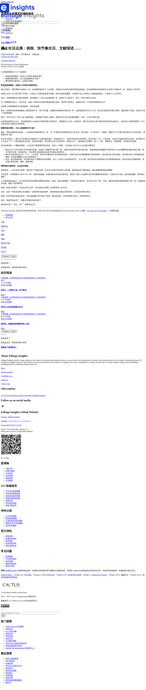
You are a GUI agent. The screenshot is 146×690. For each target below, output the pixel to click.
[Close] (2, 609)
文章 (3, 222)
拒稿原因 (9, 675)
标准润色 (9, 541)
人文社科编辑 (10, 516)
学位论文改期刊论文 (13, 666)
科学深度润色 (10, 543)
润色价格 (9, 478)
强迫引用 (9, 678)
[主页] (22, 18)
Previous (6, 256)
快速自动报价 (10, 538)
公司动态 (9, 473)
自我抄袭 (9, 663)
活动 (3, 230)
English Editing (6, 575)
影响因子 (9, 673)
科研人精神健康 (11, 659)
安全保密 (9, 476)
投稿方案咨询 (10, 505)
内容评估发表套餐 (12, 496)
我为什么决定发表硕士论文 (12, 307)
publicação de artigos (99, 575)
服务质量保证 (10, 563)
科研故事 (9, 215)
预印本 (8, 682)
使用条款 (13, 577)
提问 (3, 32)
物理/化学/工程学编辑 (14, 523)
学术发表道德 (10, 503)
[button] (2, 259)
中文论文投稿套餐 (12, 491)
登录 (3, 43)
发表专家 (9, 501)
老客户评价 (10, 566)
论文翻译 (9, 480)
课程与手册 (5, 243)
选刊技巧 (9, 668)
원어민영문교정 (48, 575)
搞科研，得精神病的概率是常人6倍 (15, 324)
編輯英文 (124, 575)
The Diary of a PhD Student (97, 211)
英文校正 (28, 575)
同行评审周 (10, 661)
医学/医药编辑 (11, 518)
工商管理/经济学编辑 (13, 521)
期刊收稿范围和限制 (13, 680)
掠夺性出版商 (10, 671)
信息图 (3, 247)
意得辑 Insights (11, 571)
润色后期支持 (10, 546)
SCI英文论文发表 (74, 575)
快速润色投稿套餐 (12, 498)
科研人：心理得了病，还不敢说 (13, 290)
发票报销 (9, 556)
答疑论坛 (4, 226)
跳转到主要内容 (7, 2)
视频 (3, 239)
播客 (3, 235)
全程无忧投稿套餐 (12, 493)
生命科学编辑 (10, 525)
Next (13, 256)
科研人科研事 (10, 42)
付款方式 (9, 468)
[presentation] (5, 256)
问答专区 (9, 19)
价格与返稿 (10, 471)
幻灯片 (3, 252)
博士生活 (9, 217)
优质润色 (9, 536)
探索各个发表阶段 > (9, 347)
